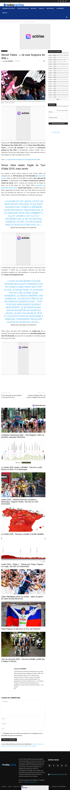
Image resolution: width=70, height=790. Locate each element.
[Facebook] (58, 1)
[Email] (20, 65)
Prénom (50, 112)
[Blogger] (49, 765)
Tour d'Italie (10, 22)
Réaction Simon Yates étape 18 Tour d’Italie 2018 (23, 227)
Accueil (3, 22)
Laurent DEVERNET (8, 61)
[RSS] (63, 1)
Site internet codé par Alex (58, 774)
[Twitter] (66, 1)
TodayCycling (55, 132)
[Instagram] (61, 1)
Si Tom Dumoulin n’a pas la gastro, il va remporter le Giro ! (11, 396)
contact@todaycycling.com (29, 782)
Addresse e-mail (53, 117)
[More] (24, 65)
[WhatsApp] (16, 65)
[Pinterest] (11, 65)
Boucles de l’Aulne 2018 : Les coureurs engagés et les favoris (35, 396)
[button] (66, 17)
